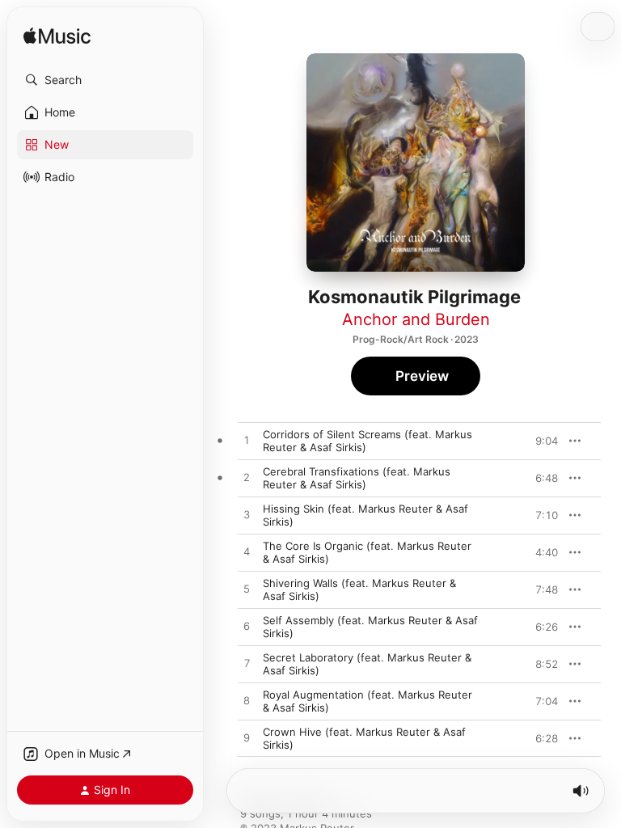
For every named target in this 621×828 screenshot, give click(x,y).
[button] (105, 80)
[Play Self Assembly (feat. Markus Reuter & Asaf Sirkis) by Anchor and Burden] (246, 626)
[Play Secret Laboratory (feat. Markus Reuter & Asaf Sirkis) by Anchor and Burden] (246, 664)
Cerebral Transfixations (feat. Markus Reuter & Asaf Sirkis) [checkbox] (356, 478)
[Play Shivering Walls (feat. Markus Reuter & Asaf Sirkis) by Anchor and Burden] (246, 589)
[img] (57, 36)
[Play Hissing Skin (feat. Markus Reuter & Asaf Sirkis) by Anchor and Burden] (246, 515)
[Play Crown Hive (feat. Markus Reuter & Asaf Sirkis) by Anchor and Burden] (246, 738)
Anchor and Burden (416, 319)
